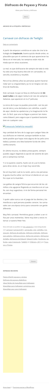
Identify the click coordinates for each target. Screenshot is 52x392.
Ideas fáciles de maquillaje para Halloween (18, 283)
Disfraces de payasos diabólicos (15, 280)
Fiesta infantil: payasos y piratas (15, 277)
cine (34, 230)
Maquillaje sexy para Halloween (15, 289)
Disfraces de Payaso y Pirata (26, 5)
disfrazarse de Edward (18, 239)
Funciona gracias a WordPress (23, 387)
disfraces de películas (17, 233)
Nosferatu (42, 239)
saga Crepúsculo (14, 242)
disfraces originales (33, 233)
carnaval (9, 230)
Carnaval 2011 (18, 230)
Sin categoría (28, 227)
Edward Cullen (32, 239)
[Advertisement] (13, 335)
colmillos (40, 230)
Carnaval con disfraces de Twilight (23, 38)
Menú (26, 17)
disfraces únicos (19, 236)
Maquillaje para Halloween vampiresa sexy (19, 286)
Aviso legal (7, 387)
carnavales (28, 230)
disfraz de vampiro (33, 236)
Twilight (24, 242)
